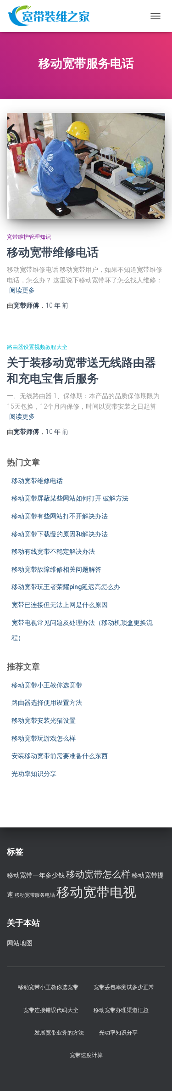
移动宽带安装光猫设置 (43, 720)
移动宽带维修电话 (53, 251)
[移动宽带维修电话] (86, 166)
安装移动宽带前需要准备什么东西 (59, 755)
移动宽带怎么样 (98, 874)
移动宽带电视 (96, 892)
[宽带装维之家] (52, 16)
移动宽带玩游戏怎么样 (43, 738)
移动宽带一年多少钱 (36, 875)
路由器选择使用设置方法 (46, 702)
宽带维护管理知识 (29, 237)
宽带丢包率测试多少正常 (124, 987)
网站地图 (20, 943)
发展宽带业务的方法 (59, 1032)
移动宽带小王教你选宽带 (46, 685)
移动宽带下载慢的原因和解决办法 (59, 534)
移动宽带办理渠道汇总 (121, 1010)
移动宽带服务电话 (35, 895)
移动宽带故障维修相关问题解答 (56, 569)
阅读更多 (22, 290)
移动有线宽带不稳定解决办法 (53, 551)
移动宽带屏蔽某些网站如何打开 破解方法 (69, 498)
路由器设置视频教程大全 (37, 347)
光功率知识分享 (33, 773)
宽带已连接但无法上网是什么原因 (59, 604)
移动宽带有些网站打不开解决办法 (59, 516)
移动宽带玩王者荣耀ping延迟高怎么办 (65, 586)
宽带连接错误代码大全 (50, 1010)
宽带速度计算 (86, 1055)
